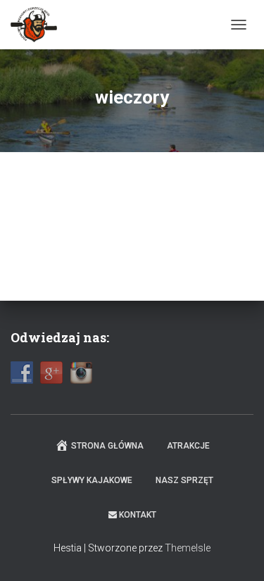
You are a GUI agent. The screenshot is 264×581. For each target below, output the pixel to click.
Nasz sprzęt (184, 480)
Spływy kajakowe (91, 480)
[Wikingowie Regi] (39, 24)
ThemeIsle (187, 548)
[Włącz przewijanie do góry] (236, 552)
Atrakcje (188, 446)
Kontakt (137, 515)
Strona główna (107, 446)
